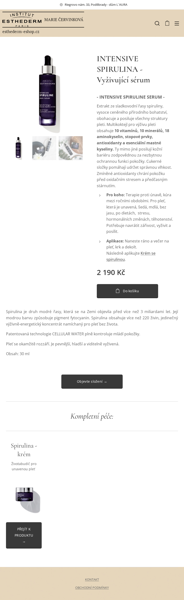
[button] (157, 23)
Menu (177, 23)
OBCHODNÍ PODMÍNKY (92, 587)
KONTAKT (92, 579)
